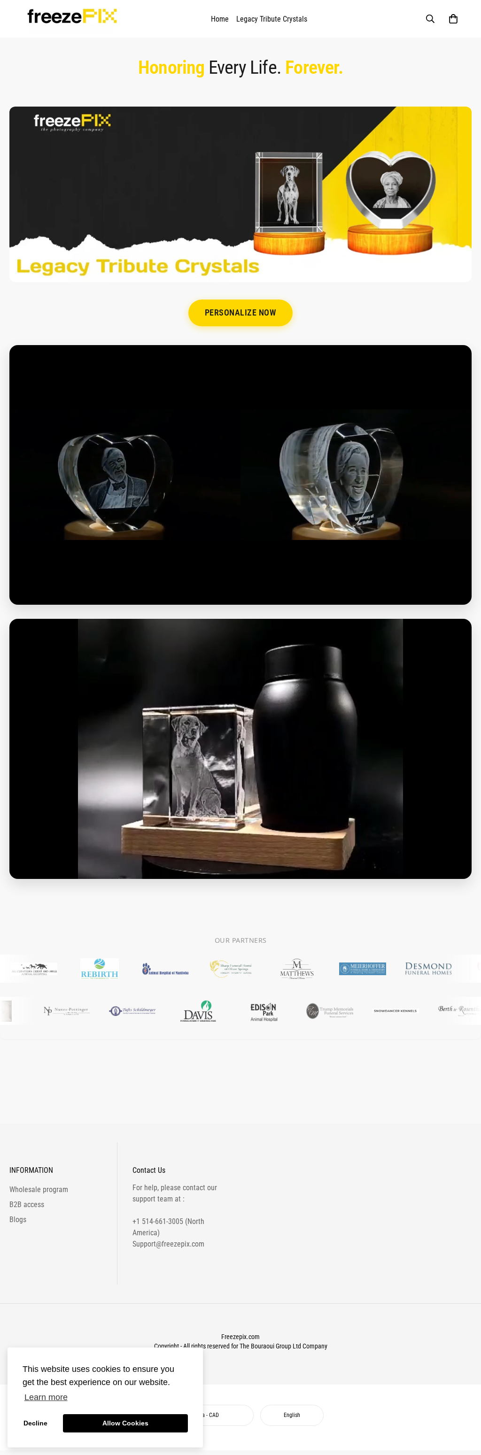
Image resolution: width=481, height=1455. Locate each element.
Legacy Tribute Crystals (271, 19)
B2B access (26, 1204)
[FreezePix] (73, 19)
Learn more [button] (46, 1397)
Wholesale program (38, 1189)
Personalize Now (241, 312)
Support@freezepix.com (168, 1243)
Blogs (17, 1219)
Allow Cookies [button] (125, 1423)
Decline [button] (35, 1423)
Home (220, 19)
